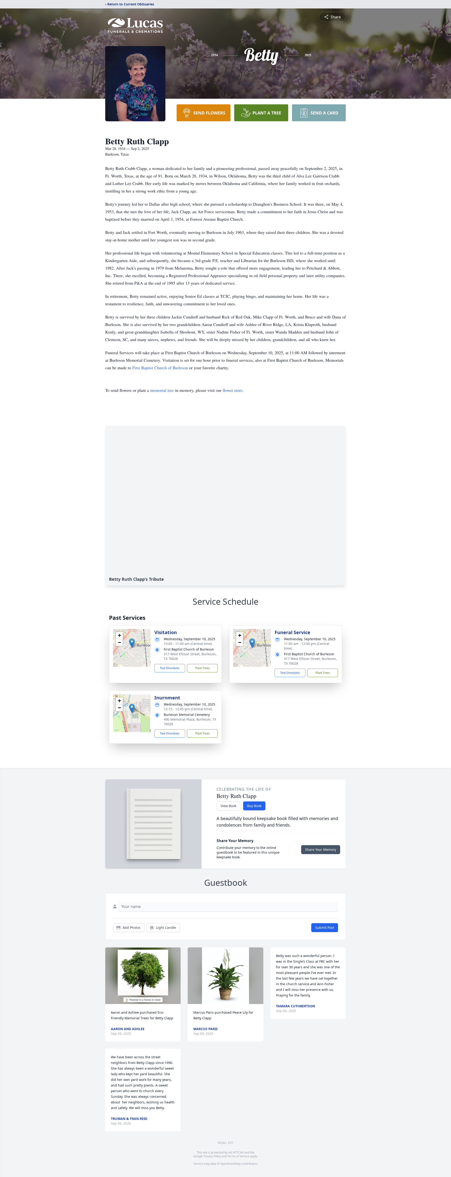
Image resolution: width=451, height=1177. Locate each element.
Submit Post (324, 927)
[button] (132, 643)
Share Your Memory (320, 849)
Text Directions (169, 668)
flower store (232, 390)
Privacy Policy (212, 1156)
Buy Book (254, 806)
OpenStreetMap (230, 1164)
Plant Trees (202, 668)
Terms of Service (238, 1156)
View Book (228, 806)
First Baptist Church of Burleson (160, 367)
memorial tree (162, 390)
